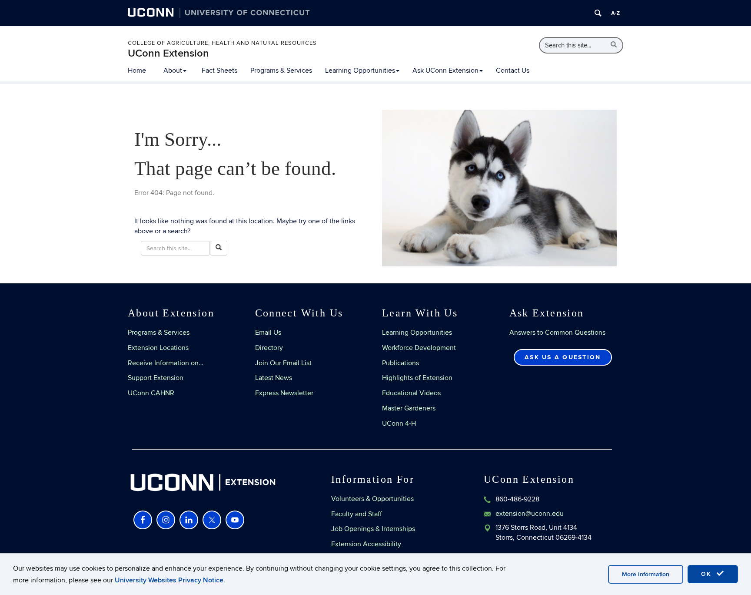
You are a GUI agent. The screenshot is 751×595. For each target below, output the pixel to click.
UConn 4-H (399, 423)
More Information (645, 574)
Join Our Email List (283, 363)
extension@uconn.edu (529, 513)
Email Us (268, 332)
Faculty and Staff (356, 514)
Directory (269, 347)
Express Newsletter (284, 393)
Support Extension (155, 377)
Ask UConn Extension (445, 70)
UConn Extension (168, 53)
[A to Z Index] (615, 13)
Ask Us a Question (563, 357)
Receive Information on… (165, 363)
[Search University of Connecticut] (598, 13)
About (172, 70)
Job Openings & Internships (373, 528)
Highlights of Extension (417, 377)
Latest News (273, 377)
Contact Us (512, 70)
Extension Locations (158, 347)
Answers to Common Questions (557, 332)
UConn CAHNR (151, 393)
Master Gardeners (408, 408)
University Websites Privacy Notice (169, 580)
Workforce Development (419, 347)
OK (707, 574)
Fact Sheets (219, 70)
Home (137, 70)
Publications (400, 363)
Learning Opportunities (360, 70)
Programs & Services (281, 70)
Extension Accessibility (366, 544)
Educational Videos (411, 393)
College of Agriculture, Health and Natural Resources (222, 43)
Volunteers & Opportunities (372, 498)
